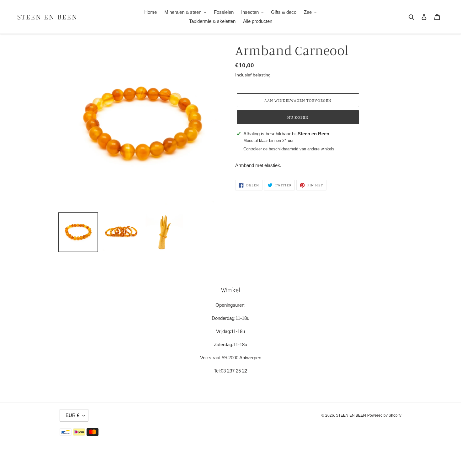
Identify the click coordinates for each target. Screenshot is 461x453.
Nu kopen (298, 117)
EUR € (72, 415)
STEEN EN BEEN (47, 16)
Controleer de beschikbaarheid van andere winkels (288, 149)
